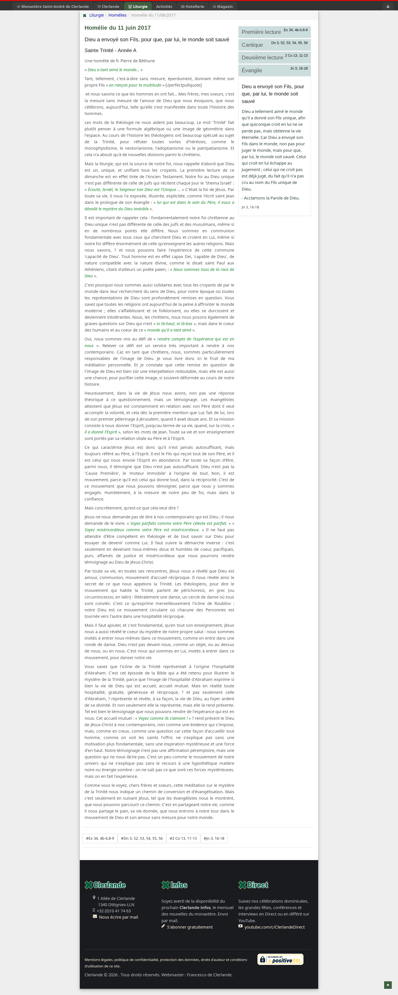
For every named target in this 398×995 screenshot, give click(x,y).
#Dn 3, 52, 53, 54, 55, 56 (142, 838)
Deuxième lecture (275, 57)
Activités (164, 6)
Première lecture (275, 31)
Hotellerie (194, 6)
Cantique (275, 44)
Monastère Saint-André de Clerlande (54, 6)
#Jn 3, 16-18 (214, 838)
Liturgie (140, 6)
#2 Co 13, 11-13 (183, 838)
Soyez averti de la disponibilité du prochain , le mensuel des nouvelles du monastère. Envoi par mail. (197, 914)
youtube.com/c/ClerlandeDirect (275, 927)
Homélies (117, 15)
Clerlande (110, 6)
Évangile (275, 70)
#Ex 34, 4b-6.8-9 (100, 838)
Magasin (224, 6)
